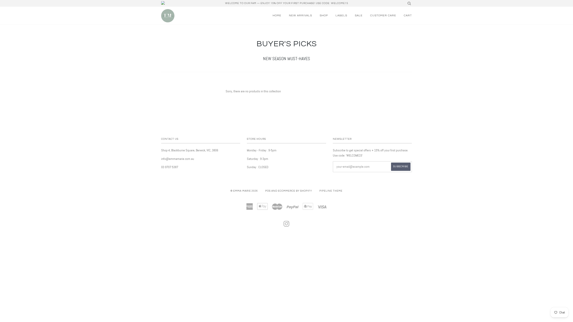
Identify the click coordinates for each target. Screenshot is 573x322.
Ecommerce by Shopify (295, 191)
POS (268, 191)
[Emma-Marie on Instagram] (287, 225)
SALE (359, 15)
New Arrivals (300, 15)
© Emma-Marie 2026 (244, 191)
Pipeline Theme (330, 191)
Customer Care (383, 15)
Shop (324, 15)
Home (277, 15)
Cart (408, 15)
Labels (341, 15)
